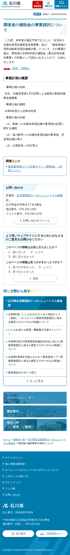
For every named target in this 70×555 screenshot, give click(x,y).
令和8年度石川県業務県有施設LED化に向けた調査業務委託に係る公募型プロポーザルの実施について (35, 345)
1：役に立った (17, 252)
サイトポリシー (14, 457)
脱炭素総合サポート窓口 (22, 372)
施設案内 (13, 411)
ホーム (7, 439)
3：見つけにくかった (21, 271)
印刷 (38, 14)
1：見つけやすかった (21, 267)
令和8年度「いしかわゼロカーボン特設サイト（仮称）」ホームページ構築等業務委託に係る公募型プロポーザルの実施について (35, 318)
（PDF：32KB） (20, 68)
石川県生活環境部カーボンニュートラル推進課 (35, 303)
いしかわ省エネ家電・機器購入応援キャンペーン (35, 331)
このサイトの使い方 (16, 476)
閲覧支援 (48, 6)
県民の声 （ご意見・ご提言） (20, 424)
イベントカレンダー (20, 397)
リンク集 (10, 488)
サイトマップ (12, 482)
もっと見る (36, 380)
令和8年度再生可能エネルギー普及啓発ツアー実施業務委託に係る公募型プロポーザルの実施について (35, 360)
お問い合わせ (12, 494)
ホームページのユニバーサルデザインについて (32, 470)
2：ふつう (37, 252)
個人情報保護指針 (15, 463)
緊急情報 (37, 6)
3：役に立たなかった (21, 256)
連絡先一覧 (19, 439)
